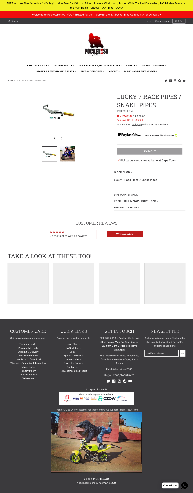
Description (122, 172)
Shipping (137, 124)
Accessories (72, 359)
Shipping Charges (125, 207)
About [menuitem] (113, 71)
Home (10, 80)
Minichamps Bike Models (73, 370)
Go (182, 353)
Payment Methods (28, 347)
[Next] (62, 138)
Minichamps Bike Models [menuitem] (140, 71)
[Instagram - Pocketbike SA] (175, 80)
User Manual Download (28, 359)
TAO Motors (72, 347)
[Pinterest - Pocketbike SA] (179, 80)
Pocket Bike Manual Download (135, 200)
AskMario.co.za (107, 482)
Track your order (28, 344)
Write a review (124, 234)
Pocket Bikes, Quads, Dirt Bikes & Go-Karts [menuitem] (107, 65)
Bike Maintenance (126, 194)
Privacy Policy (28, 370)
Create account (162, 21)
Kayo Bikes (72, 344)
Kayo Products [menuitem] (37, 65)
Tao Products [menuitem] (63, 65)
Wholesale (28, 378)
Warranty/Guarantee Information (28, 363)
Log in (148, 21)
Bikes (72, 351)
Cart (180, 21)
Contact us (72, 366)
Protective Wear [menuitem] (153, 65)
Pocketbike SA (101, 479)
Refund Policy (28, 366)
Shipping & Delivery (28, 351)
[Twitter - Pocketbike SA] (166, 80)
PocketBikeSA (125, 110)
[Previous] (55, 138)
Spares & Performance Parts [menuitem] (55, 71)
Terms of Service (28, 374)
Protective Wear (72, 363)
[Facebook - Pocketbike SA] (170, 80)
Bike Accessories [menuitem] (91, 71)
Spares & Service (72, 355)
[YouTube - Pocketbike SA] (184, 80)
